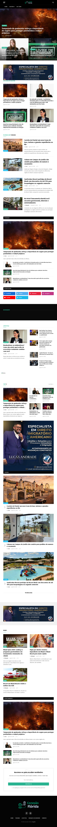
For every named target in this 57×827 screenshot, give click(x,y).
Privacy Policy (37, 787)
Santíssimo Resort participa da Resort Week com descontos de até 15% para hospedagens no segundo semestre (38, 181)
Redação (27, 205)
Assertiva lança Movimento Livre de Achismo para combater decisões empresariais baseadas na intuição (41, 53)
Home (6, 6)
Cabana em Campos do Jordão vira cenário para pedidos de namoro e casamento (36, 162)
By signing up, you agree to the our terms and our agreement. (29, 787)
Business (12, 6)
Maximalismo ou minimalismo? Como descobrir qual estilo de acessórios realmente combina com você (40, 125)
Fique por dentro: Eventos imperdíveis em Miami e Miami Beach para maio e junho (40, 652)
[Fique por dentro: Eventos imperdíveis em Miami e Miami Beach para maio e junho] (42, 641)
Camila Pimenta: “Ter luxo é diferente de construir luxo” (46, 353)
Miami (5, 646)
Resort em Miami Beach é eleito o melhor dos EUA (14, 685)
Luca (3, 35)
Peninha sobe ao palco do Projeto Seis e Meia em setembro (47, 412)
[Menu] (4, 2)
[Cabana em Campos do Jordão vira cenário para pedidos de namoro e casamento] (12, 164)
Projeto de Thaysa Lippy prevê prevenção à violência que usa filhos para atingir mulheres (46, 363)
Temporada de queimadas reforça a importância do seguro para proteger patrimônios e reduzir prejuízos (22, 30)
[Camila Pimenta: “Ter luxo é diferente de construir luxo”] (34, 355)
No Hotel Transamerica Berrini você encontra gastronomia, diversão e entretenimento (37, 201)
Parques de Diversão (34, 818)
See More (51, 384)
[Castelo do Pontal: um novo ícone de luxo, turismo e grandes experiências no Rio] (12, 145)
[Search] (53, 2)
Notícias (5, 209)
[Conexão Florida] (28, 2)
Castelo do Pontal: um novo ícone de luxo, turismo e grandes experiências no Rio (38, 142)
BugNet (33, 821)
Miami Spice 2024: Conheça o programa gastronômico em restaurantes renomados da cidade (13, 653)
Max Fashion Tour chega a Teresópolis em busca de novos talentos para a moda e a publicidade (46, 333)
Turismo (5, 150)
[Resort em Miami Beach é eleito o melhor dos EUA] (15, 674)
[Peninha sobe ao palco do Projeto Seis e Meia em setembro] (48, 406)
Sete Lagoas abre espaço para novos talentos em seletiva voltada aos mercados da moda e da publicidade (45, 344)
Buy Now (19, 6)
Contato (44, 818)
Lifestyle (6, 326)
